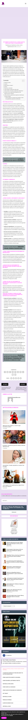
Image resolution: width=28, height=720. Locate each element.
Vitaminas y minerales (8, 88)
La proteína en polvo (7, 103)
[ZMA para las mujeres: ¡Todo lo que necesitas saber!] (14, 417)
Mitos (8, 569)
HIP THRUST (5, 693)
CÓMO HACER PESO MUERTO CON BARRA (11, 677)
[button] (22, 81)
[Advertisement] (14, 22)
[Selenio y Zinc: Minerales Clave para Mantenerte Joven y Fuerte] (4, 590)
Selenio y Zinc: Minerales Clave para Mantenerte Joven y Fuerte (14, 590)
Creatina (5, 83)
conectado (12, 495)
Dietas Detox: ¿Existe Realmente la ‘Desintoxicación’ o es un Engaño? (14, 567)
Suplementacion (10, 46)
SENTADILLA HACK (7, 706)
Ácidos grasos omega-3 (8, 85)
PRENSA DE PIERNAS (7, 699)
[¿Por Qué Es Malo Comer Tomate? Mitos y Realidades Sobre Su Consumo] (4, 596)
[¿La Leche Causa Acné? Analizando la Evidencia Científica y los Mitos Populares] (4, 561)
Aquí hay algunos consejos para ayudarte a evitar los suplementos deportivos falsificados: (14, 98)
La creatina (5, 127)
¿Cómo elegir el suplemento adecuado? (11, 89)
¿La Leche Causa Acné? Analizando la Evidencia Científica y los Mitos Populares (15, 561)
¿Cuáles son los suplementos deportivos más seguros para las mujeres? (12, 93)
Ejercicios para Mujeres (11, 586)
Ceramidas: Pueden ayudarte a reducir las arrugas (13, 466)
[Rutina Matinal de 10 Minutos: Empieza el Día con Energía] (4, 584)
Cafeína (5, 86)
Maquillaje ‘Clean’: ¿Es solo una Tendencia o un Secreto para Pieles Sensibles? (16, 556)
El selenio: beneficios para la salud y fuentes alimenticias (14, 446)
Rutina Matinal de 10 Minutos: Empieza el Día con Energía (15, 584)
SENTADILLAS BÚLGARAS (8, 683)
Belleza (10, 551)
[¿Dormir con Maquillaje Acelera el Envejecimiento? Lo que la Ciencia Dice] (4, 573)
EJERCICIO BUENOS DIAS (8, 702)
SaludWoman (14, 45)
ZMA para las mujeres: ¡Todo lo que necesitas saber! (12, 426)
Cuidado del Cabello (10, 580)
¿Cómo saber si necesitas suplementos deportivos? (13, 90)
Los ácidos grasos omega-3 (8, 142)
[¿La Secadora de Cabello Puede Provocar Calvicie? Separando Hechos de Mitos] (4, 579)
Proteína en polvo (7, 82)
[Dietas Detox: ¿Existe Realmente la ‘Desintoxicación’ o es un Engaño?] (4, 567)
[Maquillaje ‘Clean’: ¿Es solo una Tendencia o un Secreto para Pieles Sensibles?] (4, 556)
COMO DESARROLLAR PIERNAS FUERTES (11, 680)
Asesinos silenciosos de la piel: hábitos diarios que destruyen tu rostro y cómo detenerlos (15, 543)
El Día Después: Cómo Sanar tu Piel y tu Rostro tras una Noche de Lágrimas (15, 550)
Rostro (8, 551)
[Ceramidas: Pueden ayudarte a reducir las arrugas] (14, 456)
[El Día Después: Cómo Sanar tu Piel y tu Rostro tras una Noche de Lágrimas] (4, 550)
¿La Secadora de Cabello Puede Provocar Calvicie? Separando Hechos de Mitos (15, 579)
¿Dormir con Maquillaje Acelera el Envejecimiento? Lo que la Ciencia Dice (15, 573)
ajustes (11, 715)
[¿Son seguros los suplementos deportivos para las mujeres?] (14, 476)
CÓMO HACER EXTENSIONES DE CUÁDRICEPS (12, 690)
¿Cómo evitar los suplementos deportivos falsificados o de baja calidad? (14, 95)
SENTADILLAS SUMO (7, 696)
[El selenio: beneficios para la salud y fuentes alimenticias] (14, 437)
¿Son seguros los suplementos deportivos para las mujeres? (13, 485)
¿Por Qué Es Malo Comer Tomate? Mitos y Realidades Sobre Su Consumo (15, 596)
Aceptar (4, 717)
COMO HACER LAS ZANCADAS (9, 686)
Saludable (8, 597)
